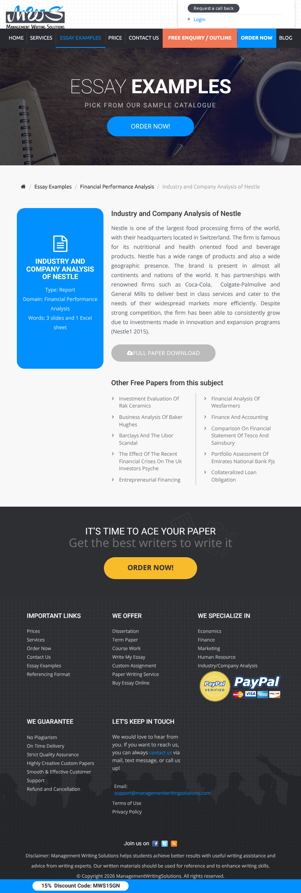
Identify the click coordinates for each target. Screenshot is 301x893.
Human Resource (217, 657)
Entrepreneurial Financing (149, 479)
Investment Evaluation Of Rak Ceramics (149, 402)
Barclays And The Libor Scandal (146, 439)
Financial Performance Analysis (117, 186)
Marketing (209, 648)
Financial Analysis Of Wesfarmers (235, 402)
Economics (209, 631)
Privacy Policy (127, 811)
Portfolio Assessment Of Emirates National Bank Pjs (243, 457)
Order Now (39, 648)
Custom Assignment (134, 665)
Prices (33, 631)
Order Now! (150, 126)
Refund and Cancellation (53, 789)
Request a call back (214, 8)
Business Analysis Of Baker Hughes (151, 420)
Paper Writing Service (135, 674)
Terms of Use (126, 803)
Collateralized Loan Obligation (233, 476)
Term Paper (125, 639)
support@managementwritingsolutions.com (162, 793)
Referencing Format (48, 674)
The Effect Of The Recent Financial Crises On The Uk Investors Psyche (150, 461)
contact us (160, 752)
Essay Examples (80, 38)
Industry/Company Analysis (227, 665)
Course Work (126, 648)
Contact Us (144, 38)
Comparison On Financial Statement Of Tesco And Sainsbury (241, 435)
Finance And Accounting (239, 416)
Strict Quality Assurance (53, 754)
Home (16, 38)
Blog (285, 38)
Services (41, 38)
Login (199, 19)
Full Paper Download (166, 353)
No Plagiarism (42, 737)
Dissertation (125, 631)
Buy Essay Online (131, 682)
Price (115, 38)
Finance (206, 639)
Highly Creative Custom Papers (60, 763)
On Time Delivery (45, 746)
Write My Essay (128, 657)
